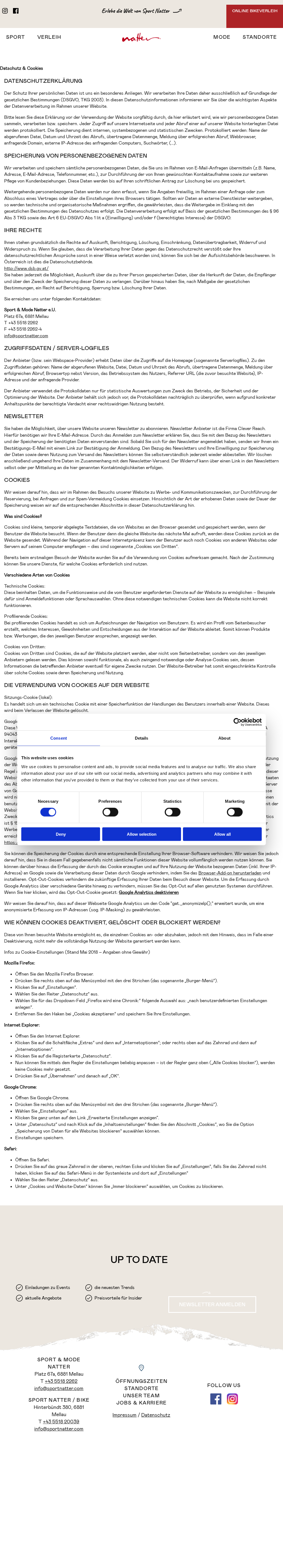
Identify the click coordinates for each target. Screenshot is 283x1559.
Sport (15, 37)
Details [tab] (141, 738)
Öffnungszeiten (141, 1381)
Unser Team (141, 1395)
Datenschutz (155, 1415)
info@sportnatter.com (26, 336)
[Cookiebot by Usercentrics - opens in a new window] (237, 722)
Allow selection (141, 834)
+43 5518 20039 (61, 1421)
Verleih (49, 37)
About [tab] (224, 738)
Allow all (222, 834)
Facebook (215, 1398)
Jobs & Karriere (141, 1403)
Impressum (124, 1415)
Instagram (232, 1398)
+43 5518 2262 (61, 1381)
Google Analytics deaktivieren (149, 892)
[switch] (110, 812)
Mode (221, 37)
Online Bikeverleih (254, 11)
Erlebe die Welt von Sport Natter (135, 11)
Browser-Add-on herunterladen (229, 873)
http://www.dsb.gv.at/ (26, 268)
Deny (61, 834)
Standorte (260, 37)
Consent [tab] (58, 738)
